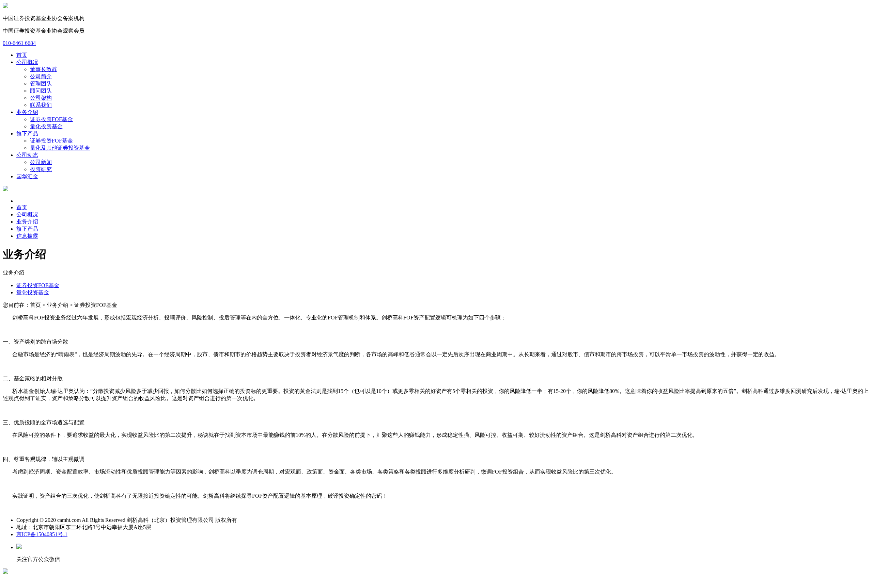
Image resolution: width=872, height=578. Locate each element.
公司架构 (41, 98)
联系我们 (41, 105)
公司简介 (41, 76)
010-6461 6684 (19, 43)
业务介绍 (27, 112)
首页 (21, 55)
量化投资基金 (46, 126)
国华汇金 (27, 176)
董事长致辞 (43, 69)
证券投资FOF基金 (51, 119)
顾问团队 (41, 91)
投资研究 (41, 169)
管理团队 (41, 83)
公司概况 (27, 62)
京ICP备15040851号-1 (41, 534)
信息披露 (27, 236)
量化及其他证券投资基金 (60, 148)
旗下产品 (27, 133)
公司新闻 (41, 162)
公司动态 (27, 155)
